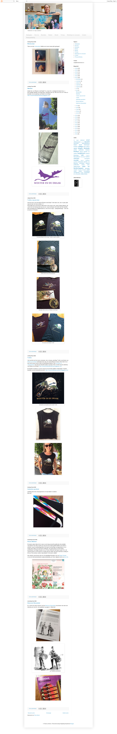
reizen (83, 164)
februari (78, 111)
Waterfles (29, 88)
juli (77, 88)
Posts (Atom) (37, 715)
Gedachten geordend (33, 489)
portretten (81, 163)
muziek (76, 160)
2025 (76, 70)
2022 (76, 75)
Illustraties (43, 35)
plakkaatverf (80, 161)
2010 (76, 134)
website (81, 172)
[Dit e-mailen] (39, 82)
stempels (87, 168)
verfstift (88, 169)
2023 (76, 73)
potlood (88, 163)
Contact (84, 35)
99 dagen (76, 140)
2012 (76, 130)
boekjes (76, 146)
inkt (82, 155)
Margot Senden (62, 555)
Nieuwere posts (31, 713)
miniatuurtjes (37, 46)
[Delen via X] (42, 82)
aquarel (87, 142)
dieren (88, 146)
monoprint (87, 158)
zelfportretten (84, 174)
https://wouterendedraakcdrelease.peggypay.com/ (56, 370)
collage (80, 146)
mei (77, 105)
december (78, 79)
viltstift (80, 171)
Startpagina (29, 35)
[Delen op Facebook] (44, 82)
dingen (80, 148)
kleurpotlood (77, 156)
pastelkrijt (75, 161)
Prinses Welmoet (32, 541)
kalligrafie (88, 155)
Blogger (72, 723)
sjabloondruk (77, 166)
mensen (76, 158)
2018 (76, 119)
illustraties (76, 155)
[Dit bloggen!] (41, 82)
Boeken (50, 35)
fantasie (88, 150)
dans (84, 146)
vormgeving (77, 172)
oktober (78, 83)
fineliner (76, 151)
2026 (76, 68)
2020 (76, 115)
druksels (87, 148)
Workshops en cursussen (73, 35)
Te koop (63, 35)
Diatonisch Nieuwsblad (33, 603)
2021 (76, 77)
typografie (84, 169)
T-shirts (29, 357)
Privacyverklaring (30, 37)
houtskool (87, 153)
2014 (76, 126)
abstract (82, 140)
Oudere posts (65, 713)
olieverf (82, 160)
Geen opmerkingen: (33, 82)
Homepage (48, 713)
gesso (81, 151)
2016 (76, 122)
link (67, 557)
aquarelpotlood (86, 143)
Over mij (36, 35)
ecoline (75, 150)
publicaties (76, 164)
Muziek (56, 35)
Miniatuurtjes (31, 43)
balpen (75, 144)
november (78, 81)
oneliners (87, 160)
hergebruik (81, 153)
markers (87, 156)
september (78, 84)
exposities (81, 150)
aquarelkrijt (76, 143)
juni (77, 90)
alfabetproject (77, 142)
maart (77, 109)
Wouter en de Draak (32, 361)
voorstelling (87, 171)
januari (77, 113)
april (77, 107)
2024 (76, 72)
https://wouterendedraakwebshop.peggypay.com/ (38, 95)
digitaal (75, 148)
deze (65, 557)
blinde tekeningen (84, 144)
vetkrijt (75, 171)
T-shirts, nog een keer (33, 200)
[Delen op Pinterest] (45, 82)
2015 (76, 124)
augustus (78, 86)
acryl (88, 140)
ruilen (88, 164)
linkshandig (83, 156)
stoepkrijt (75, 169)
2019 (76, 117)
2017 (76, 121)
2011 (76, 132)
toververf (79, 169)
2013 (76, 128)
